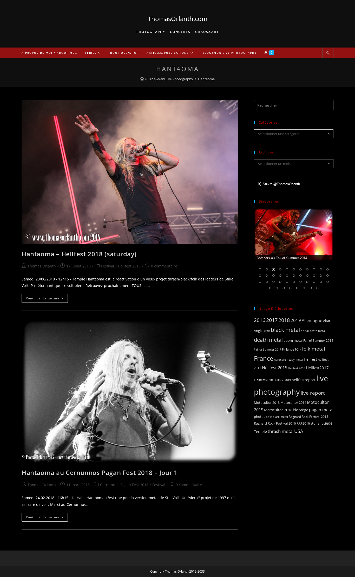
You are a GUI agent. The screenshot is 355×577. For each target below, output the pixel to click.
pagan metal (321, 410)
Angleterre (262, 330)
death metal (268, 339)
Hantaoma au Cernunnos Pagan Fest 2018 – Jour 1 (100, 472)
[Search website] (328, 53)
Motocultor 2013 (267, 402)
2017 (272, 320)
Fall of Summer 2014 (318, 341)
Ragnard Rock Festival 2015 (308, 416)
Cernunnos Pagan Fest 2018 (124, 484)
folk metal (313, 348)
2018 (284, 320)
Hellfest (310, 359)
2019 (296, 320)
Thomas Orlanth (42, 266)
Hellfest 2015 (274, 368)
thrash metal (280, 431)
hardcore (280, 359)
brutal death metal (313, 331)
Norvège (300, 409)
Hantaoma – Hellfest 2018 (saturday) (79, 254)
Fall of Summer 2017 (267, 349)
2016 (259, 320)
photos (259, 416)
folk (298, 349)
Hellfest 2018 (129, 266)
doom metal (293, 340)
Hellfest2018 (263, 380)
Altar (326, 320)
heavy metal (295, 359)
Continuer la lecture (47, 299)
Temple (260, 431)
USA (298, 431)
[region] (293, 252)
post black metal (277, 417)
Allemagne (312, 320)
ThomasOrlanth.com (177, 18)
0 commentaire (164, 266)
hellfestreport (303, 379)
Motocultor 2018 (278, 409)
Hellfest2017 (317, 367)
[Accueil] (142, 79)
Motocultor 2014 (293, 402)
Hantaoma (206, 79)
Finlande (288, 349)
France (263, 358)
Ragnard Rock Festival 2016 (275, 423)
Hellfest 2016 (296, 368)
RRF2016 (303, 423)
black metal (285, 329)
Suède (326, 423)
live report (313, 393)
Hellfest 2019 (282, 380)
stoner (316, 423)
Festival (107, 266)
